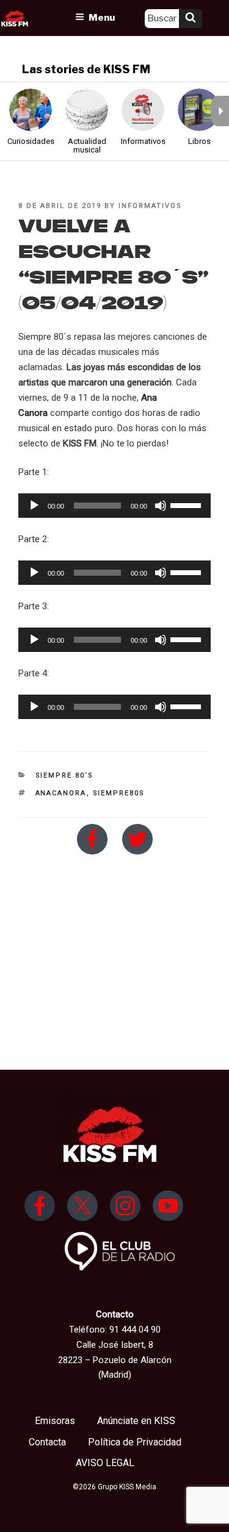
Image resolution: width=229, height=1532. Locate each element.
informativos (150, 206)
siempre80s (119, 793)
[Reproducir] (34, 505)
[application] (114, 505)
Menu (102, 17)
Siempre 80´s (64, 775)
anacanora (61, 793)
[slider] (187, 504)
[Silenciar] (160, 505)
